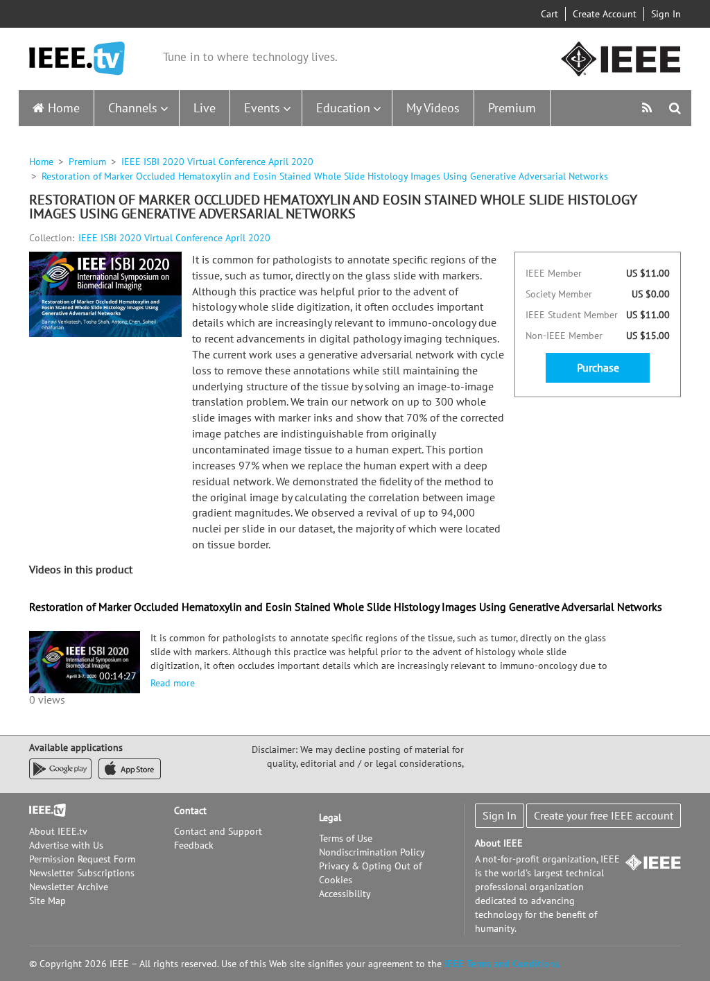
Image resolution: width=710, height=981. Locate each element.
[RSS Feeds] (648, 108)
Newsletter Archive (68, 886)
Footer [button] (43, 810)
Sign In (666, 14)
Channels (132, 108)
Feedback (194, 845)
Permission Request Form (82, 859)
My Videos (433, 108)
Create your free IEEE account (603, 815)
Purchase (598, 367)
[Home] (77, 59)
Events (262, 108)
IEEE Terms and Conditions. (502, 963)
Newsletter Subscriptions (82, 873)
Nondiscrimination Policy (372, 852)
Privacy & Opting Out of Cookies (370, 873)
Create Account (605, 14)
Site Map (47, 900)
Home (64, 108)
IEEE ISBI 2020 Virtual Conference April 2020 (217, 161)
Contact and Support (218, 831)
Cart (549, 14)
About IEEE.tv (58, 831)
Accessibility (345, 893)
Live (204, 108)
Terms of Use (345, 838)
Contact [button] (190, 810)
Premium (512, 108)
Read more (172, 683)
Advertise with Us (66, 845)
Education (343, 108)
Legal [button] (330, 817)
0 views (47, 699)
